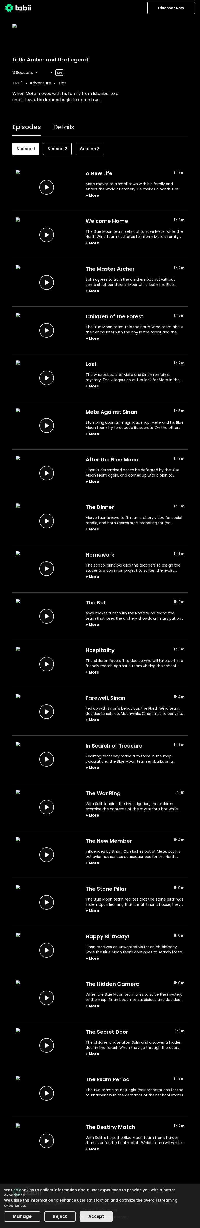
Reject (60, 1216)
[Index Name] (46, 187)
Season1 (26, 149)
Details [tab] (63, 127)
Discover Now (171, 7)
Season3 (90, 149)
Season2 (57, 149)
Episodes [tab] (26, 127)
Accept (96, 1216)
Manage (22, 1216)
